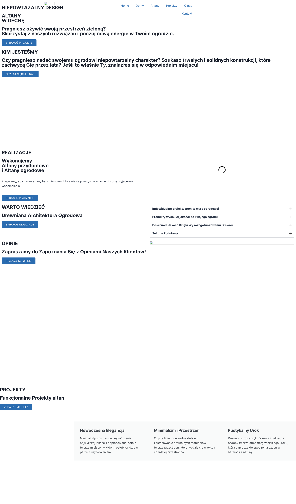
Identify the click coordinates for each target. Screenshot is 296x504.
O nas (188, 5)
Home (125, 5)
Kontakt (187, 13)
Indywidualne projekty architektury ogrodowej (185, 208)
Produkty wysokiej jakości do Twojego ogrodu (185, 217)
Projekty (171, 5)
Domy (140, 5)
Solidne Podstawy (165, 233)
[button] (153, 170)
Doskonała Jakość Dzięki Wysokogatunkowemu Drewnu (192, 225)
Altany (155, 5)
